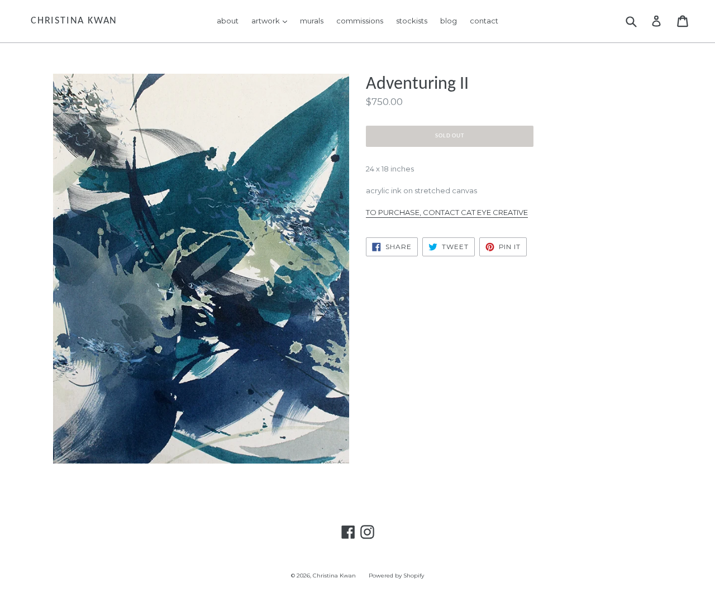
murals (311, 20)
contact (484, 20)
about (228, 20)
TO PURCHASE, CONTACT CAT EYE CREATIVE (447, 212)
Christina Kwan (74, 21)
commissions (359, 20)
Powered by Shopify (396, 575)
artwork (272, 20)
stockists (411, 20)
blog (448, 20)
